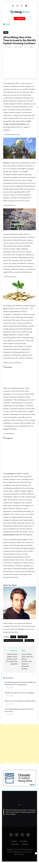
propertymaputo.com (10, 535)
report (5, 309)
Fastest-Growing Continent (13, 640)
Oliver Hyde (29, 640)
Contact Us (25, 844)
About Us (14, 841)
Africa (13, 637)
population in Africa (13, 474)
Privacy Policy (15, 844)
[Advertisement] (19, 743)
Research (6, 163)
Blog (5, 32)
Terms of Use (24, 841)
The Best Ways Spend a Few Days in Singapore (19, 693)
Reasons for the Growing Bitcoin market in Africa (20, 701)
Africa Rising (22, 637)
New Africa (8, 47)
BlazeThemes (20, 854)
